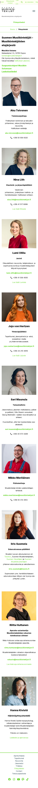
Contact (10, 3)
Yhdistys (19, 766)
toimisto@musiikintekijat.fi (12, 56)
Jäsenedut (19, 763)
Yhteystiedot (10, 1)
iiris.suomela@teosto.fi (19, 569)
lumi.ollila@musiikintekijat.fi (19, 273)
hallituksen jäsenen (22, 61)
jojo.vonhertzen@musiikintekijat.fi (19, 346)
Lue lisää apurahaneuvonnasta (19, 664)
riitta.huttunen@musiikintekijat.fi (19, 648)
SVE (2, 2)
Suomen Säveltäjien (14, 559)
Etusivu (12, 29)
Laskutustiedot (9, 71)
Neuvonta (19, 761)
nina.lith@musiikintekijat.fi (19, 200)
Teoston (7, 557)
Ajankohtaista (19, 756)
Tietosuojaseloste (19, 774)
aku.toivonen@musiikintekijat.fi (19, 133)
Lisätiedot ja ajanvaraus (19, 738)
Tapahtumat (19, 758)
